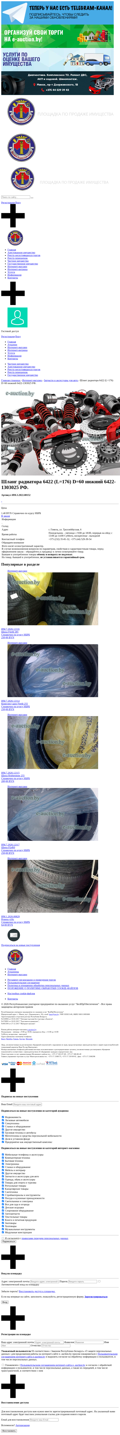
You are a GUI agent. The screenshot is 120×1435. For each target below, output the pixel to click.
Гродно (22, 1039)
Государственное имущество (23, 263)
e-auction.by (31, 1029)
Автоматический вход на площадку (20, 1284)
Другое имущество (15, 1129)
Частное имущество (18, 261)
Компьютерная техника (17, 1157)
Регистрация (8, 202)
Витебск (9, 1039)
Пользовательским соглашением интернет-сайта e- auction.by (52, 1365)
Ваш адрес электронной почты (17, 1342)
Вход (18, 202)
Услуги (11, 272)
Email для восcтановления (15, 1419)
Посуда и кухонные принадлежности (25, 1198)
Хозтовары (11, 1226)
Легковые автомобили (17, 1120)
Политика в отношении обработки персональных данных (38, 985)
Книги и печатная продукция (20, 1220)
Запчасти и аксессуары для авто (22, 1176)
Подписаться (8, 1241)
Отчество (36, 1345)
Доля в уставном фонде (17, 1139)
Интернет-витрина (18, 269)
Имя (106, 1342)
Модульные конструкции (18, 1232)
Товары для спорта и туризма (20, 1182)
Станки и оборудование (17, 1126)
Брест (3, 1039)
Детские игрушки (14, 1207)
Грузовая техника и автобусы (20, 1132)
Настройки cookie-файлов (21, 993)
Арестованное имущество (21, 252)
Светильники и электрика (19, 1201)
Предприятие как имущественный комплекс (28, 1142)
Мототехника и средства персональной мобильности (33, 1135)
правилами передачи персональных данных (45, 1238)
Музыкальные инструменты (20, 1229)
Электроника (12, 1164)
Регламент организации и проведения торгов (32, 979)
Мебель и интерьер (15, 1170)
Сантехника (11, 1192)
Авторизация (22, 1425)
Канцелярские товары (16, 1189)
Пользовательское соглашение (24, 982)
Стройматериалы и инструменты (22, 1195)
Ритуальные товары (15, 1185)
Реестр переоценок (18, 258)
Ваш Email (6, 1104)
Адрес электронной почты (15, 1281)
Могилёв (29, 1039)
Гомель (15, 1039)
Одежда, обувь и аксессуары (20, 1179)
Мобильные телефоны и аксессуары (24, 1154)
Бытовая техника (14, 1161)
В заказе (5, 516)
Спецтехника (12, 1123)
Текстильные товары (16, 1217)
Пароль (64, 1281)
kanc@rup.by (54, 1014)
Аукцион (12, 344)
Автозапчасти (12, 1213)
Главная (12, 249)
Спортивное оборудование (19, 1210)
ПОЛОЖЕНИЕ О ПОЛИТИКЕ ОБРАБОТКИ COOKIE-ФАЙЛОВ (43, 988)
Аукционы (13, 971)
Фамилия (69, 1342)
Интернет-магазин (17, 266)
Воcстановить (9, 1431)
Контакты (13, 277)
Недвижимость (13, 1117)
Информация (14, 275)
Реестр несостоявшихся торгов (24, 255)
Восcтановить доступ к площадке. (37, 1291)
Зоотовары (10, 1223)
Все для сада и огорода (17, 1204)
